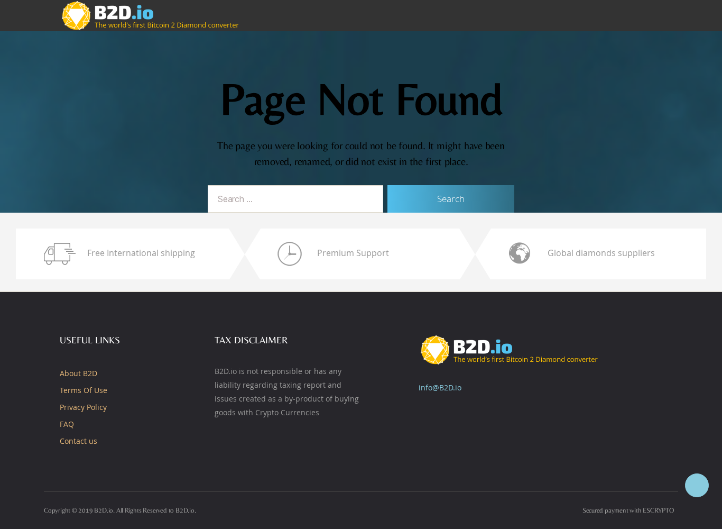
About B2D (78, 373)
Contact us (78, 441)
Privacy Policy (83, 407)
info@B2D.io (440, 387)
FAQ (67, 424)
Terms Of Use (83, 390)
